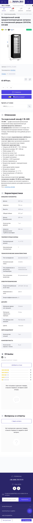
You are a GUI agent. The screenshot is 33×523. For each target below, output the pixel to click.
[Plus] (11, 87)
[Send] (30, 106)
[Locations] (28, 2)
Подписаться (24, 499)
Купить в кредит (19, 97)
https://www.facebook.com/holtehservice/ (14, 488)
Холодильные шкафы (10, 14)
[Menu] (2, 2)
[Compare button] (30, 79)
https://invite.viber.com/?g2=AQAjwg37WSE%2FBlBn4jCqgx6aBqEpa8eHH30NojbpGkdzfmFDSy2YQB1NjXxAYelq (18, 488)
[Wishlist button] (26, 79)
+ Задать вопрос (16, 421)
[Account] (31, 2)
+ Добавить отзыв (16, 365)
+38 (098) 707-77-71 (16, 479)
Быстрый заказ (7, 520)
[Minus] (3, 87)
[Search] (5, 2)
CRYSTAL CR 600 (10, 187)
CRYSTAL (13, 70)
